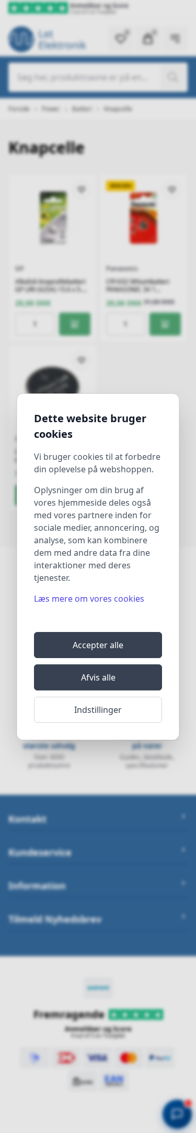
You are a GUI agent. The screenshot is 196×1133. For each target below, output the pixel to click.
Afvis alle (98, 677)
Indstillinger (98, 709)
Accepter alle (98, 645)
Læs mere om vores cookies (89, 598)
